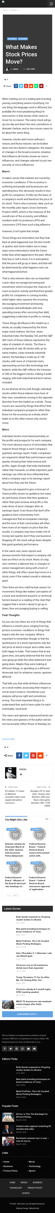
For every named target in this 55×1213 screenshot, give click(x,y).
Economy (23, 39)
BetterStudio (34, 1208)
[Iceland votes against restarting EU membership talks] (8, 1129)
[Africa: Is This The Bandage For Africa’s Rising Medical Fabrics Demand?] (8, 1117)
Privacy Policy (10, 1171)
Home (6, 1162)
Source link (8, 739)
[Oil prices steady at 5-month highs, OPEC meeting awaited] (8, 992)
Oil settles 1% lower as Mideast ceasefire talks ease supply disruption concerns (15, 797)
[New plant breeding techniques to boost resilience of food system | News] (8, 932)
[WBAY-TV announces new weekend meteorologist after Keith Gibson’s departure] (8, 1004)
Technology (34, 1166)
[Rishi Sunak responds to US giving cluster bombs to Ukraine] (8, 920)
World (32, 1162)
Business (12, 39)
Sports (32, 1171)
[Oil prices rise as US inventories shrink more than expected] (8, 968)
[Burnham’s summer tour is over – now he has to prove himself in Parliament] (8, 1141)
